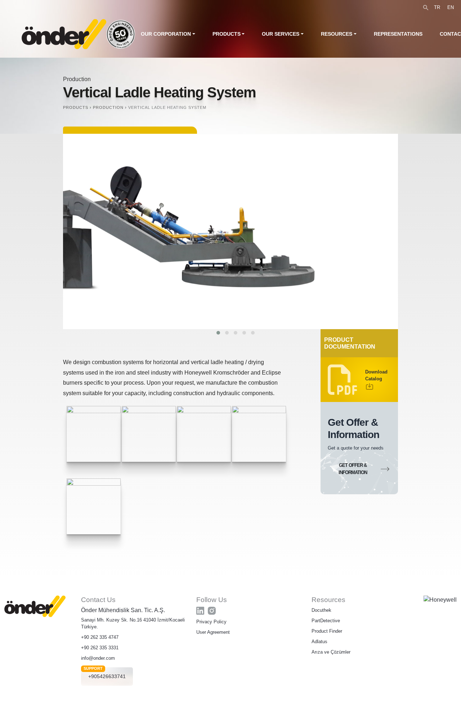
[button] (218, 332)
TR (437, 7)
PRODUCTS (226, 34)
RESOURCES (336, 34)
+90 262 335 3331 (99, 647)
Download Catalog (376, 375)
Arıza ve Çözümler (331, 652)
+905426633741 (107, 676)
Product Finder (327, 631)
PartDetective (326, 620)
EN (450, 7)
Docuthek (321, 610)
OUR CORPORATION (166, 34)
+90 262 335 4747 (99, 637)
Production (77, 79)
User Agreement (213, 632)
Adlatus (319, 641)
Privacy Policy (211, 621)
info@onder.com (98, 658)
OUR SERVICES (280, 34)
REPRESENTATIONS (398, 34)
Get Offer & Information (353, 469)
